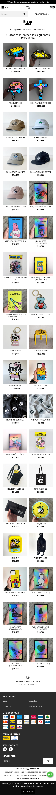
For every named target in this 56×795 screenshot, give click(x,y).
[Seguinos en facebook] (11, 749)
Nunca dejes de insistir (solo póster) (40, 279)
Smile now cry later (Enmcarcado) (40, 628)
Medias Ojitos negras (15, 420)
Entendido (28, 792)
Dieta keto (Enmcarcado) (15, 241)
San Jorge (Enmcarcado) (40, 207)
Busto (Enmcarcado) (41, 593)
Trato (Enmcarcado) (41, 664)
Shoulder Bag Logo (15, 489)
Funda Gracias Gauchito (15, 593)
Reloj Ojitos (41, 523)
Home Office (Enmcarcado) (15, 628)
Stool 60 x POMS (41, 351)
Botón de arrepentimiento (28, 778)
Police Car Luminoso (41, 68)
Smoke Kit (15, 558)
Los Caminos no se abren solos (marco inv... (15, 315)
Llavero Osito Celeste (40, 314)
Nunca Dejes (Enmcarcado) (41, 242)
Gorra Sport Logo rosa (15, 207)
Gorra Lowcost (41, 138)
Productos (32, 701)
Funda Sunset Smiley (40, 385)
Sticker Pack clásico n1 (41, 454)
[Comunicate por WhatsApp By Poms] (50, 774)
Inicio (5, 701)
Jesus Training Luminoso (40, 103)
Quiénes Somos (35, 706)
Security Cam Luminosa (15, 68)
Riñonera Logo (40, 558)
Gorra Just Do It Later (15, 138)
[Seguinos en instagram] (5, 749)
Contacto (7, 706)
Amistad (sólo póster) (15, 454)
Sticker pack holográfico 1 (15, 279)
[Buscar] (24, 14)
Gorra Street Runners (15, 172)
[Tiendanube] (28, 769)
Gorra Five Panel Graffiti (40, 172)
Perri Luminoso (15, 103)
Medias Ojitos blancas (40, 420)
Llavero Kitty (15, 351)
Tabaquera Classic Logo (15, 523)
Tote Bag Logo (40, 489)
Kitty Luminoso (15, 385)
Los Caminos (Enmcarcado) (15, 665)
